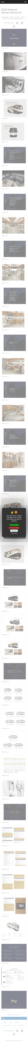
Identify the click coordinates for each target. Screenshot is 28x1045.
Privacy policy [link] (14, 533)
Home (3, 2)
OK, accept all (14, 525)
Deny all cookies (14, 527)
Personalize (14, 530)
